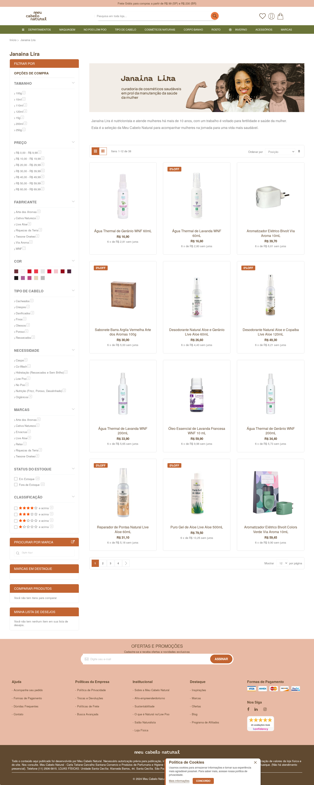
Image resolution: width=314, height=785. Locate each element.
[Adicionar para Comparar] (148, 177)
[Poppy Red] (30, 272)
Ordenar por (255, 152)
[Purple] (70, 272)
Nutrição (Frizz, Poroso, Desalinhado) (41, 391)
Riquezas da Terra (29, 230)
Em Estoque (29, 479)
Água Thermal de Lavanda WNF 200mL (122, 431)
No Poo (22, 385)
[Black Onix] (17, 279)
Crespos (23, 307)
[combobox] (157, 16)
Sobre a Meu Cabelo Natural (152, 690)
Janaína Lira (100, 120)
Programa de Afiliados (205, 722)
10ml (20, 99)
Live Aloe (23, 224)
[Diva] (37, 272)
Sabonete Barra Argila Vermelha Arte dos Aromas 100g (123, 332)
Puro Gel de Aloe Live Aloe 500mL (196, 527)
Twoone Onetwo (27, 236)
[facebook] (248, 709)
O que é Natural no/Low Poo (152, 714)
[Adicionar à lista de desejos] (148, 169)
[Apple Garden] (50, 272)
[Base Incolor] (37, 279)
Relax (21, 444)
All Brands (73, 542)
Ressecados (25, 338)
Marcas (196, 698)
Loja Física (141, 730)
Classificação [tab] (28, 497)
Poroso (22, 332)
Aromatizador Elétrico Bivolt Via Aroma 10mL (271, 233)
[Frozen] (43, 272)
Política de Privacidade (91, 690)
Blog (194, 714)
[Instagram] (265, 709)
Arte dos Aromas (28, 212)
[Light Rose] (57, 272)
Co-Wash (23, 366)
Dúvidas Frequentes (26, 706)
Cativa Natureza (27, 218)
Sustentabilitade (144, 706)
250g (20, 130)
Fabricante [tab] (25, 202)
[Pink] (23, 279)
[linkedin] (256, 709)
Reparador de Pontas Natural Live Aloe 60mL (123, 529)
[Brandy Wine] (17, 272)
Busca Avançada (87, 714)
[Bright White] (23, 272)
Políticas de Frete (88, 706)
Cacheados (24, 301)
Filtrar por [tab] (24, 63)
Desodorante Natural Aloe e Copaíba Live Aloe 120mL (271, 332)
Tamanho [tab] (23, 83)
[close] (255, 762)
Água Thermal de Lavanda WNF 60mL (196, 233)
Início (13, 40)
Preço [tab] (20, 142)
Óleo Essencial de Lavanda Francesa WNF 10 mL (196, 431)
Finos (21, 319)
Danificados (25, 313)
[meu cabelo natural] (25, 16)
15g (20, 118)
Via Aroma (24, 242)
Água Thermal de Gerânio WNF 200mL (271, 431)
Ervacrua (23, 432)
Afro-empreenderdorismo (150, 698)
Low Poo (23, 379)
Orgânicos (24, 397)
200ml (21, 124)
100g (20, 93)
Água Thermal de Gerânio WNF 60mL (123, 230)
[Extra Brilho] (43, 279)
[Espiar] (148, 160)
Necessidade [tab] (26, 350)
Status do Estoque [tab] (32, 469)
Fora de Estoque (31, 485)
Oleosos (23, 325)
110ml (21, 105)
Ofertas (196, 706)
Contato (18, 714)
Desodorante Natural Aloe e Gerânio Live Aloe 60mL (196, 332)
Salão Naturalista (145, 722)
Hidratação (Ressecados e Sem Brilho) (41, 372)
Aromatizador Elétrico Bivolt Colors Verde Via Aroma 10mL (270, 529)
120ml (21, 111)
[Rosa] (30, 279)
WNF (21, 249)
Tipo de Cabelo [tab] (28, 290)
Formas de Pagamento (28, 698)
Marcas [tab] (21, 409)
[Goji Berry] (63, 272)
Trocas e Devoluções (90, 698)
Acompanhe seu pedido (28, 690)
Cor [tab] (18, 261)
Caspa (21, 360)
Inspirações (199, 690)
